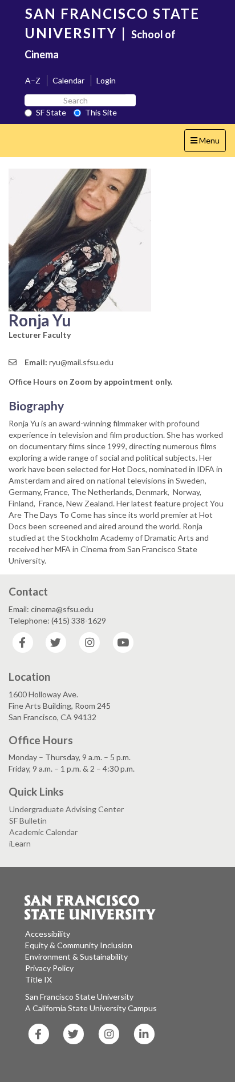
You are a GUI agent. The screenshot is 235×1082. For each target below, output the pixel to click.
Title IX (38, 979)
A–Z (32, 80)
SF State (51, 112)
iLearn (20, 843)
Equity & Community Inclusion (78, 945)
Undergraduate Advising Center (66, 809)
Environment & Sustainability (76, 956)
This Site (101, 112)
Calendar (68, 80)
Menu (208, 143)
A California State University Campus (91, 1008)
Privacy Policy (49, 968)
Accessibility (47, 934)
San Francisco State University (79, 996)
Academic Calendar (43, 832)
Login (106, 80)
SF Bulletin (28, 820)
